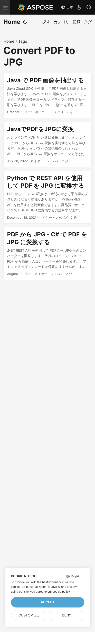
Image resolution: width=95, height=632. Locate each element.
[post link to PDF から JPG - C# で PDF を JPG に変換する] (47, 253)
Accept (48, 602)
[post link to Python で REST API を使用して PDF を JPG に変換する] (47, 197)
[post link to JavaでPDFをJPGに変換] (47, 144)
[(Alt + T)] (25, 22)
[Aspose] (35, 7)
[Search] (89, 7)
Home (11, 21)
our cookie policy (59, 591)
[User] (79, 7)
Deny (66, 615)
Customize (29, 615)
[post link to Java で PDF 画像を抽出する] (47, 95)
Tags (22, 41)
